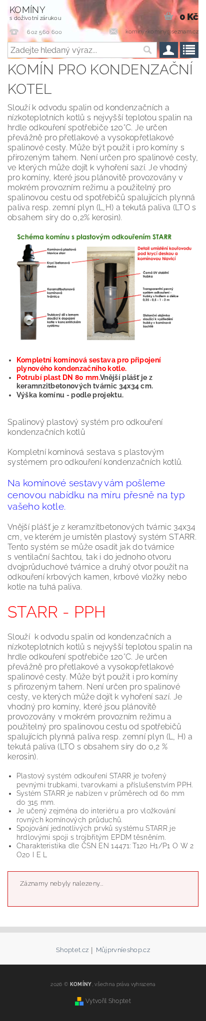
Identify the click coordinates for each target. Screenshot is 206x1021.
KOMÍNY (35, 12)
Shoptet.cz (72, 950)
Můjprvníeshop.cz (123, 950)
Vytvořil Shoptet (108, 1001)
